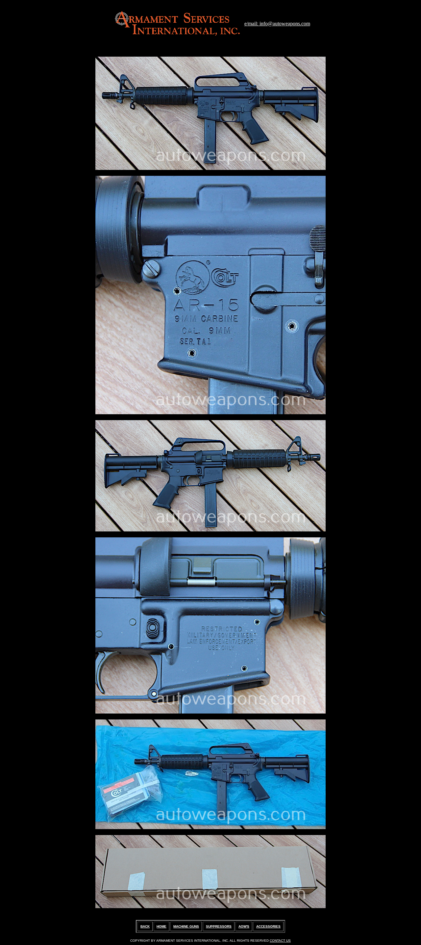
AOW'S (243, 926)
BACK (145, 926)
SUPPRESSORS (219, 926)
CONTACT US (280, 940)
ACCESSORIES (268, 926)
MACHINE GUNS (186, 926)
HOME (161, 926)
